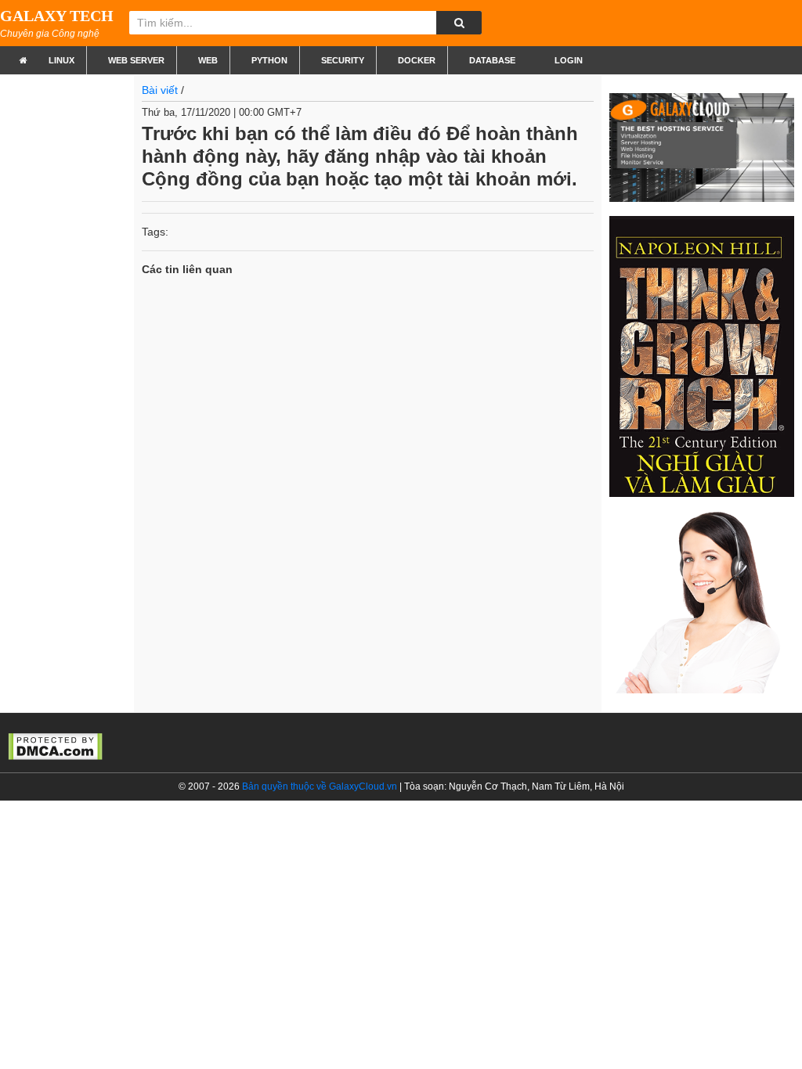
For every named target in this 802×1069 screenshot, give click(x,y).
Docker (416, 60)
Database (492, 60)
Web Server (136, 60)
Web (208, 60)
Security (342, 60)
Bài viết (160, 90)
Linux (61, 60)
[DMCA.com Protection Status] (55, 745)
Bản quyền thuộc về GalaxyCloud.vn (319, 786)
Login (567, 60)
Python (269, 60)
